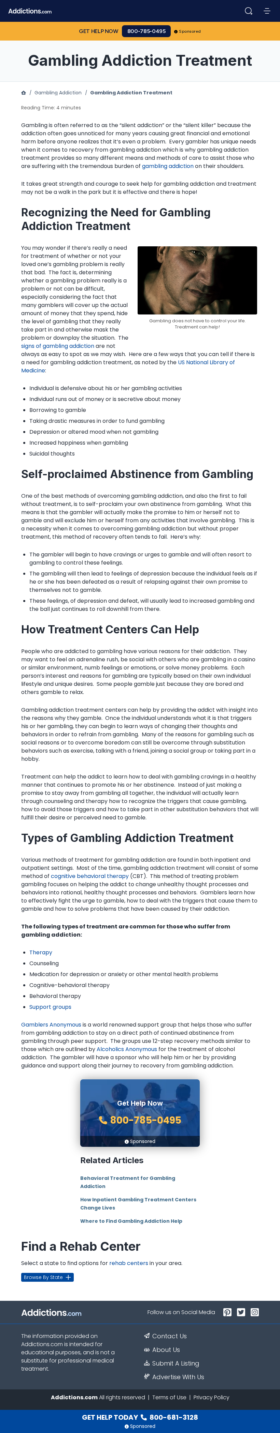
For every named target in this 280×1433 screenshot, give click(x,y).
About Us (166, 1350)
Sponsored (190, 31)
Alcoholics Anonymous (127, 1049)
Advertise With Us (178, 1377)
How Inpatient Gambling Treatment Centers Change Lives (138, 1203)
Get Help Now (98, 31)
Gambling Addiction (58, 92)
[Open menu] (267, 11)
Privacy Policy (211, 1397)
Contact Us (169, 1336)
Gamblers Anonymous (51, 1025)
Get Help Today (140, 1417)
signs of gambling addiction (57, 346)
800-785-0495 (146, 31)
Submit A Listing (175, 1363)
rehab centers (128, 1263)
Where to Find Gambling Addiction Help (131, 1221)
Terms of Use (169, 1397)
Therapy (40, 952)
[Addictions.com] (23, 92)
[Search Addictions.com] (248, 10)
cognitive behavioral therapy (90, 876)
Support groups (50, 1007)
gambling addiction (168, 166)
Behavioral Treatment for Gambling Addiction (127, 1182)
